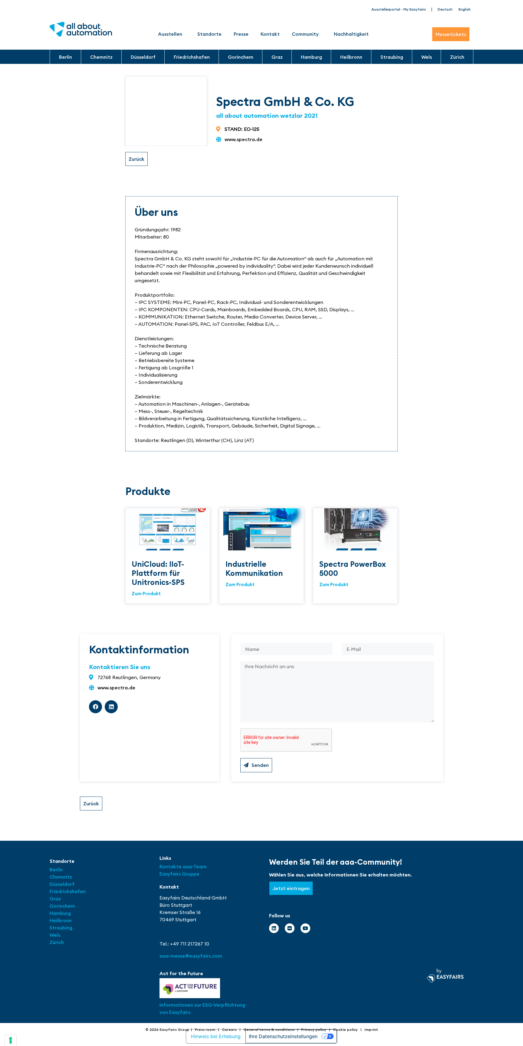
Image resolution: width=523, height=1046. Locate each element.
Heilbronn (351, 57)
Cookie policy (345, 1029)
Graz (277, 57)
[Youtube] (305, 928)
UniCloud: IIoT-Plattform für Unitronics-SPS (158, 573)
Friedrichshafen (192, 57)
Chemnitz (101, 57)
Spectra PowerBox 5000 (352, 568)
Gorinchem (240, 57)
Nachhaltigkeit (351, 34)
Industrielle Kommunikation (254, 568)
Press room (205, 1029)
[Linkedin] (111, 706)
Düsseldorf (143, 57)
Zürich (457, 57)
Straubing (391, 57)
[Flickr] (289, 928)
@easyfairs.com (191, 956)
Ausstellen (170, 34)
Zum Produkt (146, 593)
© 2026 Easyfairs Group (167, 1029)
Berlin (65, 57)
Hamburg (311, 57)
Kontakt (270, 34)
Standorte (209, 34)
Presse (241, 34)
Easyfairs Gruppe (179, 874)
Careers (229, 1029)
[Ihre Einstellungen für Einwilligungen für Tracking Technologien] (10, 1040)
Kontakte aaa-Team (183, 866)
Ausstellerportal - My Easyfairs (398, 9)
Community (305, 34)
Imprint (371, 1029)
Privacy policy (313, 1029)
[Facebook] (95, 706)
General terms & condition (268, 1029)
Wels (426, 57)
